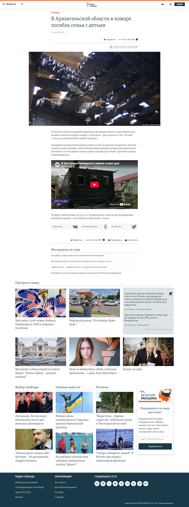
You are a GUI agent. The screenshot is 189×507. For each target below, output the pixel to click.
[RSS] (133, 483)
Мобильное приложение (26, 483)
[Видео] (163, 4)
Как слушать (60, 483)
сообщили (56, 138)
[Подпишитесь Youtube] (115, 483)
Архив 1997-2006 (23, 492)
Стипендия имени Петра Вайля (29, 487)
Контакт (19, 497)
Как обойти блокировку (66, 487)
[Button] (110, 39)
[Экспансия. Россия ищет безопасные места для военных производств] (34, 402)
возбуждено (82, 215)
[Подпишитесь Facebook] (103, 483)
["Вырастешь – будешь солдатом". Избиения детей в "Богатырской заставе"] (114, 402)
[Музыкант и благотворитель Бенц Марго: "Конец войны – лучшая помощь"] (40, 351)
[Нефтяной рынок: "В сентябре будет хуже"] (94, 303)
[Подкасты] (139, 483)
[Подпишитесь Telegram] (121, 483)
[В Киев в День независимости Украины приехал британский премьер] (74, 402)
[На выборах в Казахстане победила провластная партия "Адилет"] (74, 443)
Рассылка (59, 492)
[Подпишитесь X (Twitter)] (109, 483)
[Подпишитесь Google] (96, 483)
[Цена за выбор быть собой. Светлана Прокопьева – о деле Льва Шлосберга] (94, 351)
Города (55, 13)
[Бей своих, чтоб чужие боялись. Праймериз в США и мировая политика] (40, 303)
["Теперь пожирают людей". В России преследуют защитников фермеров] (114, 439)
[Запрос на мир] (148, 351)
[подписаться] (145, 483)
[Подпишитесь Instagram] (127, 483)
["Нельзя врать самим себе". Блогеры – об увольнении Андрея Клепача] (34, 439)
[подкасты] (170, 4)
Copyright (59, 497)
